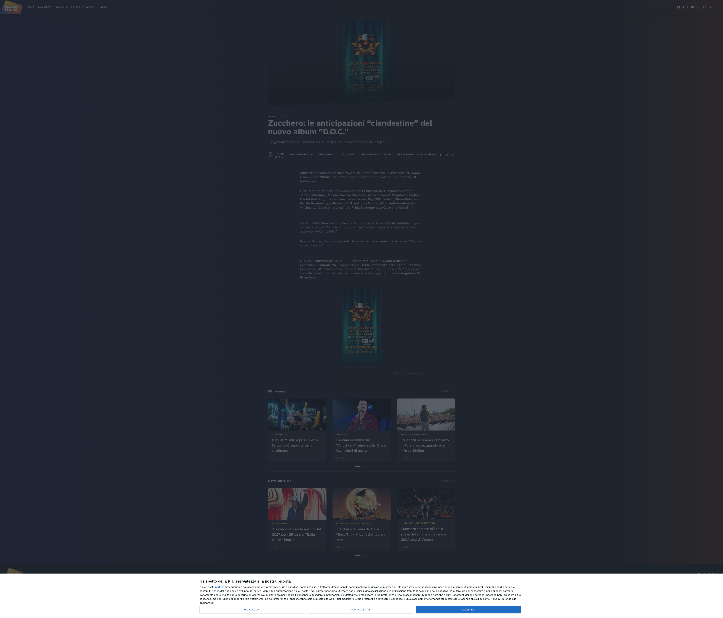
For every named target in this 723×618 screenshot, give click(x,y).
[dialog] (361, 596)
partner (219, 587)
